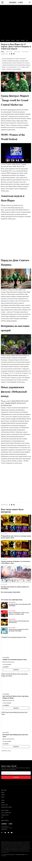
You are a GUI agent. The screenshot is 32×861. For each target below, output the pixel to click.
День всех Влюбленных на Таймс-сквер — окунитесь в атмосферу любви (19, 613)
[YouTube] (12, 832)
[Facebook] (2, 832)
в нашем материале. (11, 321)
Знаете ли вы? (4, 804)
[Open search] (30, 2)
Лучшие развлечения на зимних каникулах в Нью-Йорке (15, 587)
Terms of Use (6, 854)
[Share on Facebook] (9, 54)
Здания (23, 40)
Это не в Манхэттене (6, 812)
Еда (27, 40)
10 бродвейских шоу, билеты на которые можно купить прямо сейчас (16, 537)
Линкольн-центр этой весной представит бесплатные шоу (19, 621)
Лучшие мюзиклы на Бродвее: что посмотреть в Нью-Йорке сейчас (15, 562)
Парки (13, 40)
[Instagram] (11, 54)
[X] (8, 832)
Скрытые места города (6, 807)
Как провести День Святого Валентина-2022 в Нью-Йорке (20, 604)
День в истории (5, 810)
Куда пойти (12, 602)
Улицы (17, 40)
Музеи (2, 40)
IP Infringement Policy (21, 854)
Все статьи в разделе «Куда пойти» (10, 592)
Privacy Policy (12, 854)
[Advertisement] (16, 22)
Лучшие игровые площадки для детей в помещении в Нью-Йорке (19, 630)
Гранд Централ (11, 110)
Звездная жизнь (5, 815)
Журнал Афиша (5, 820)
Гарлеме (24, 164)
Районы (8, 40)
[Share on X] (14, 54)
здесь (7, 191)
